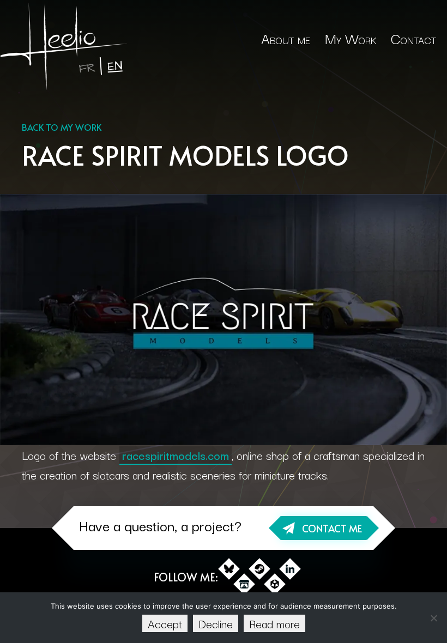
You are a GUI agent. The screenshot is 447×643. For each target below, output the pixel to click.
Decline (215, 623)
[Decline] (433, 617)
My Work (351, 38)
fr (86, 68)
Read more (274, 623)
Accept (165, 623)
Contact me (332, 528)
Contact (413, 38)
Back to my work (61, 127)
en (115, 66)
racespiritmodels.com (175, 455)
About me (286, 38)
